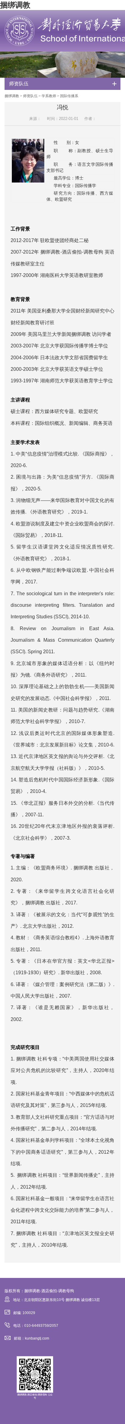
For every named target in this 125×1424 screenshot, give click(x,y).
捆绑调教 (15, 5)
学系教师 (49, 96)
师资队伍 (30, 96)
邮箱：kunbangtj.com (31, 1338)
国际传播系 (69, 96)
